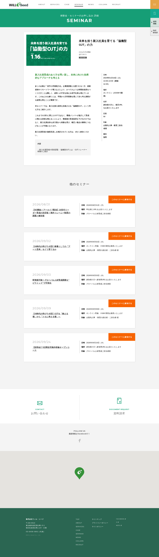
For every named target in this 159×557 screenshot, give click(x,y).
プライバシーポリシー (100, 523)
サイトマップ (97, 519)
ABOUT (41, 4)
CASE (67, 4)
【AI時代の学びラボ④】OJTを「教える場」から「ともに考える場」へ (50, 315)
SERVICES (55, 4)
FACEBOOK (120, 519)
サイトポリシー (97, 526)
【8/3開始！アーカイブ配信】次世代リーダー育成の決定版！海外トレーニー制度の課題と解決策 (51, 213)
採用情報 (154, 23)
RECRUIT (116, 4)
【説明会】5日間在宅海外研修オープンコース (51, 348)
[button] (79, 473)
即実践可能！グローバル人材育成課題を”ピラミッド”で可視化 (51, 281)
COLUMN (103, 4)
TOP (78, 519)
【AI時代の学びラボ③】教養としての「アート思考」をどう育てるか (51, 247)
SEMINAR (79, 4)
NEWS (91, 4)
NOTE (118, 525)
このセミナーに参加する (122, 199)
